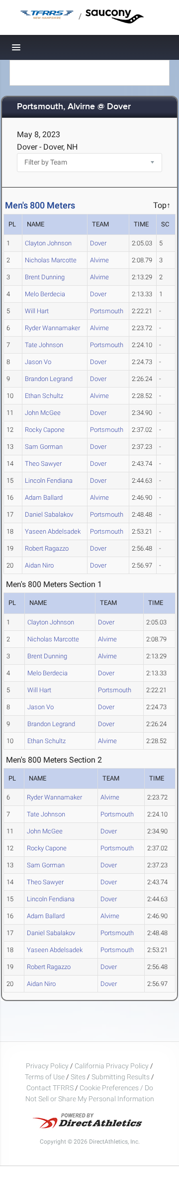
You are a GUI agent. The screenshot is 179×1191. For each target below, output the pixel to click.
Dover (98, 243)
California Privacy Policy (112, 1066)
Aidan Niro (39, 565)
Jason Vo (38, 362)
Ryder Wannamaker (52, 328)
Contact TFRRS (50, 1088)
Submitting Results (120, 1077)
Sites (78, 1077)
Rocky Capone (45, 429)
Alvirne (99, 260)
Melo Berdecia (45, 294)
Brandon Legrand (49, 379)
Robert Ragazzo (47, 548)
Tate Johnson (44, 345)
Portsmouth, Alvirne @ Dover (74, 107)
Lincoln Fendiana (49, 480)
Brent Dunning (45, 277)
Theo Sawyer (43, 463)
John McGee (43, 412)
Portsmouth (106, 311)
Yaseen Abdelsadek (53, 531)
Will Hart (37, 311)
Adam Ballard (44, 497)
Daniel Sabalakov (49, 514)
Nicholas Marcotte (51, 260)
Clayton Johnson (48, 243)
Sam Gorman (44, 446)
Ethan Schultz (44, 395)
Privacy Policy (47, 1066)
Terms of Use (45, 1077)
